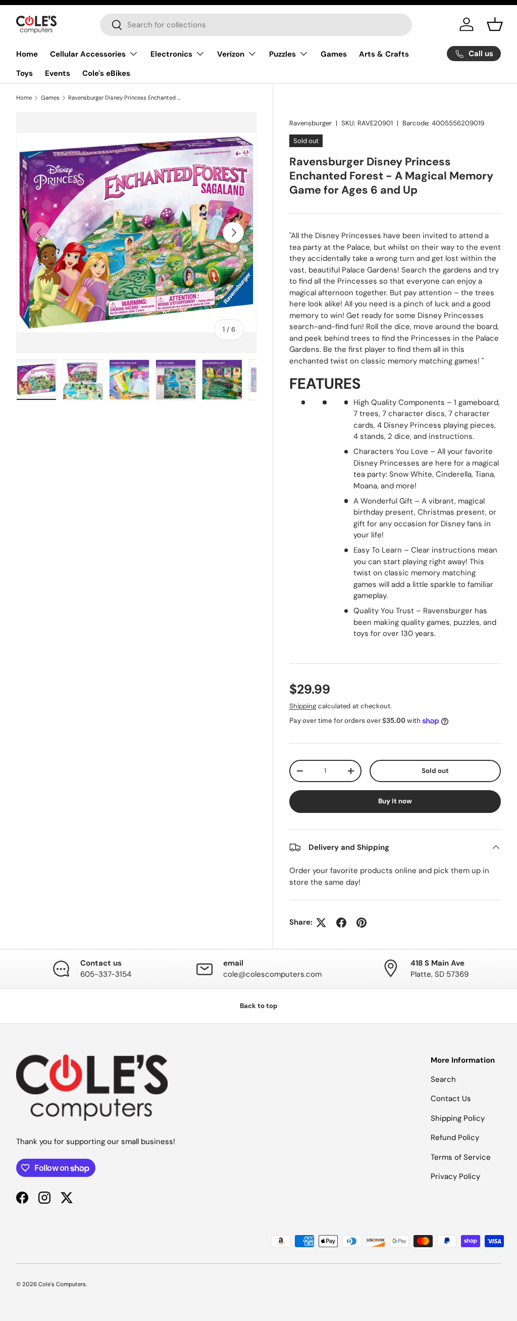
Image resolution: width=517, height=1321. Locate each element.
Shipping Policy (458, 1118)
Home (27, 54)
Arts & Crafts (384, 54)
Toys (24, 73)
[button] (495, 24)
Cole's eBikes (106, 73)
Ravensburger (310, 123)
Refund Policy (455, 1137)
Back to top (259, 1005)
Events (57, 73)
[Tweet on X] (321, 923)
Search (443, 1079)
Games (334, 54)
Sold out (435, 770)
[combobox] (256, 25)
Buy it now (395, 801)
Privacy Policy (455, 1176)
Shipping (302, 706)
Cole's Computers (62, 1284)
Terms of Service (461, 1157)
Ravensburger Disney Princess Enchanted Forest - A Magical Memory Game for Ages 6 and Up (125, 97)
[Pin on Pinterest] (361, 923)
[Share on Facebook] (341, 923)
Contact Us (451, 1099)
